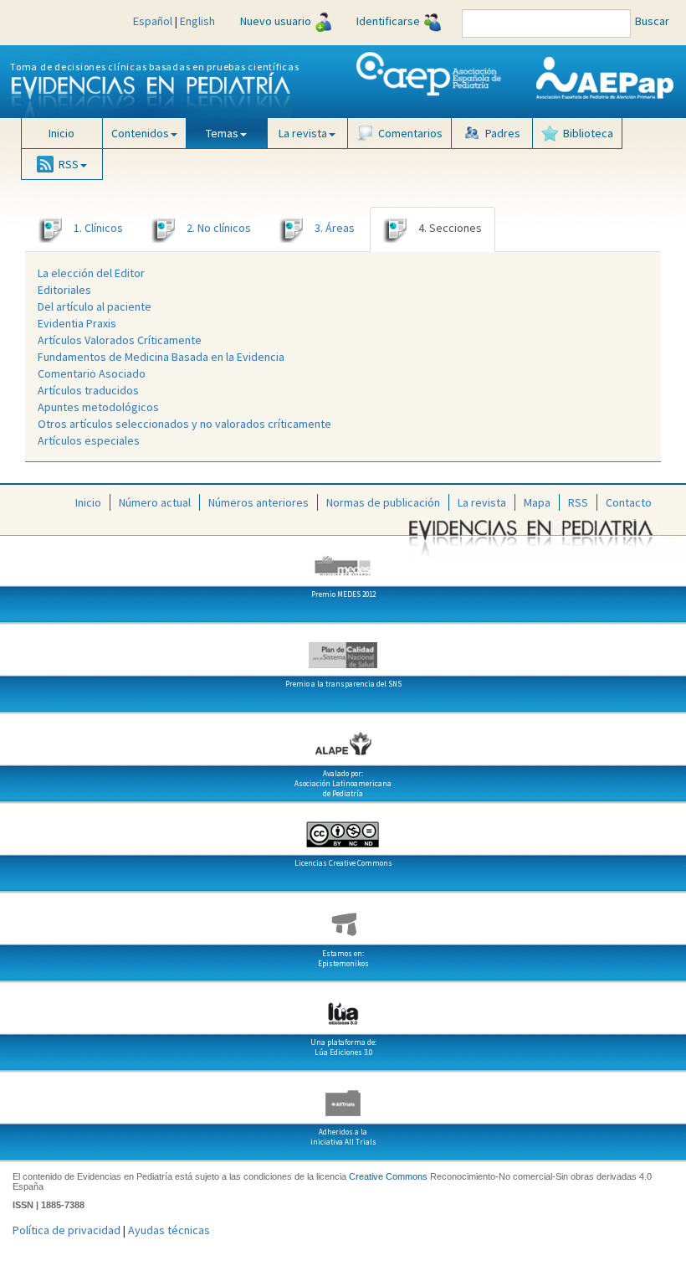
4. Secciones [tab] (450, 227)
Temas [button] (222, 133)
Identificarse (388, 20)
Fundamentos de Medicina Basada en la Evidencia (161, 356)
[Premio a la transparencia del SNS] (343, 648)
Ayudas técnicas (169, 1230)
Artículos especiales (89, 440)
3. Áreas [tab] (335, 227)
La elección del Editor (91, 272)
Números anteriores (258, 502)
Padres (502, 133)
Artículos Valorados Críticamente (120, 339)
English (197, 20)
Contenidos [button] (140, 133)
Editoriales (64, 289)
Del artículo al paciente (94, 306)
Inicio (61, 133)
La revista (482, 502)
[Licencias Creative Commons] (343, 828)
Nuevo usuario (275, 20)
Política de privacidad (66, 1230)
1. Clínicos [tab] (98, 227)
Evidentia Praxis (77, 323)
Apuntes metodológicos (98, 406)
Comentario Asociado (92, 373)
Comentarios (410, 133)
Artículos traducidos (88, 390)
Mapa (537, 502)
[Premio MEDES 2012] (343, 559)
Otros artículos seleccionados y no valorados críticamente (184, 423)
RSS (578, 502)
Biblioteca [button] (588, 133)
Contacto (629, 502)
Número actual (155, 502)
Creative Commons (388, 1176)
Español (152, 20)
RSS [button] (69, 164)
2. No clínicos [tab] (219, 227)
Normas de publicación (383, 502)
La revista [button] (303, 133)
